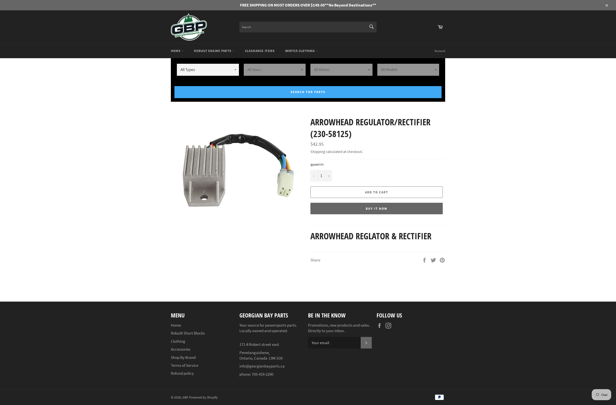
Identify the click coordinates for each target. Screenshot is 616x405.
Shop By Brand (183, 357)
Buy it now (376, 209)
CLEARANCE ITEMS (260, 51)
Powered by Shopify (203, 397)
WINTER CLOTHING (300, 51)
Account (440, 51)
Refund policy (182, 373)
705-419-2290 (262, 374)
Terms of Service (184, 365)
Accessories (180, 349)
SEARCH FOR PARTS (308, 92)
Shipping (317, 151)
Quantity (317, 164)
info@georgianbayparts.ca (262, 366)
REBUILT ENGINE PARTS (213, 51)
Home (176, 51)
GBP (185, 397)
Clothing (178, 341)
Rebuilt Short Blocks (188, 333)
